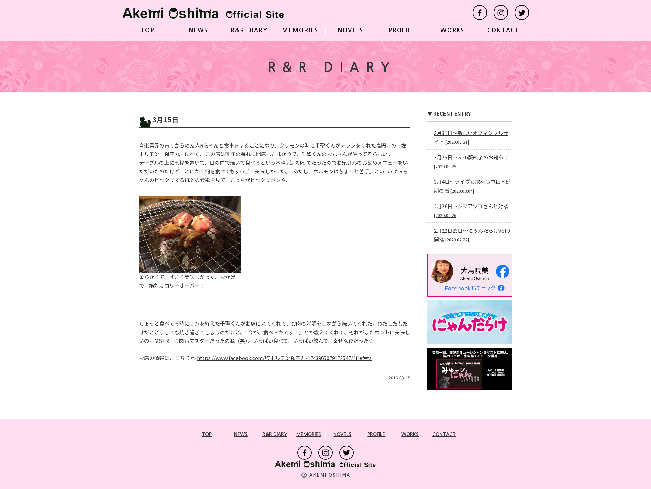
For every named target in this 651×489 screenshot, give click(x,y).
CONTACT (503, 30)
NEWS (198, 30)
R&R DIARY (249, 30)
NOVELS (350, 30)
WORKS (452, 30)
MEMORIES (300, 30)
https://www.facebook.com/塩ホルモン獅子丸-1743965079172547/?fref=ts (284, 357)
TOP (147, 30)
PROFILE (402, 30)
